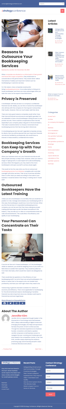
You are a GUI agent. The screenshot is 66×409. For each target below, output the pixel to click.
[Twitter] (10, 303)
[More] (22, 303)
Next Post (39, 349)
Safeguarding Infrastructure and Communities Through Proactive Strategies (59, 33)
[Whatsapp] (16, 303)
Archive (50, 119)
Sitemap (50, 406)
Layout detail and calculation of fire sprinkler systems (53, 158)
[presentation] (50, 30)
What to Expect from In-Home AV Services (56, 95)
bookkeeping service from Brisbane (13, 171)
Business (4, 70)
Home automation (53, 150)
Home (50, 147)
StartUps (51, 164)
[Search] (63, 3)
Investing (51, 153)
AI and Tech (51, 116)
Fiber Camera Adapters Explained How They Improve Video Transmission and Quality (59, 57)
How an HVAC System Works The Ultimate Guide (59, 78)
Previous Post (7, 349)
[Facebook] (4, 303)
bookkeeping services (12, 89)
